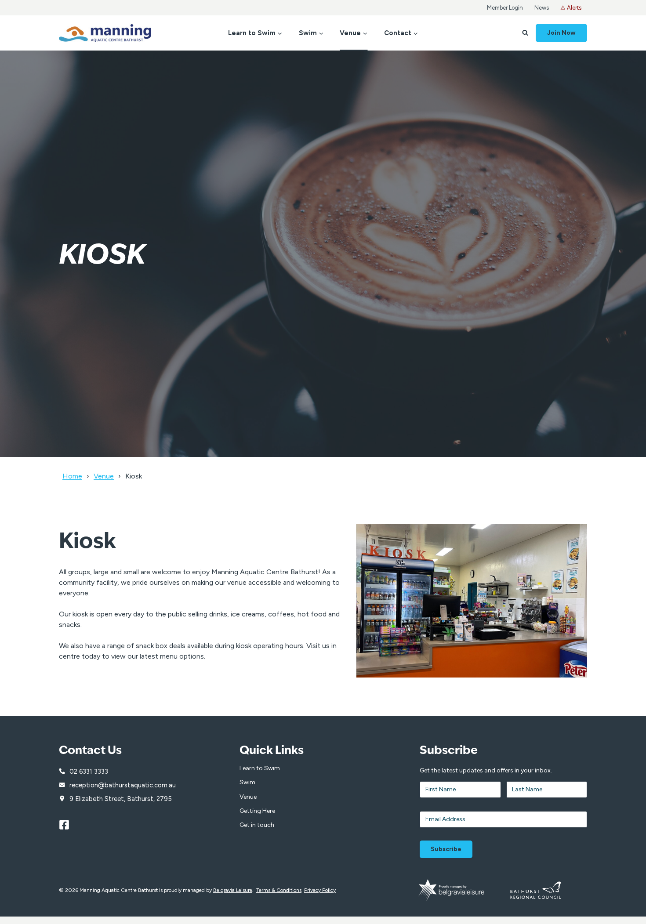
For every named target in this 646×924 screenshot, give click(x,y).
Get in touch (257, 825)
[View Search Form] (525, 33)
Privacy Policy (320, 890)
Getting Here (257, 811)
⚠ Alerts (570, 7)
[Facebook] (68, 824)
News (541, 7)
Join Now (561, 32)
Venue (104, 476)
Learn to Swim (260, 768)
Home (72, 476)
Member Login (505, 7)
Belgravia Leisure (232, 890)
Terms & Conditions (278, 890)
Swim (247, 782)
